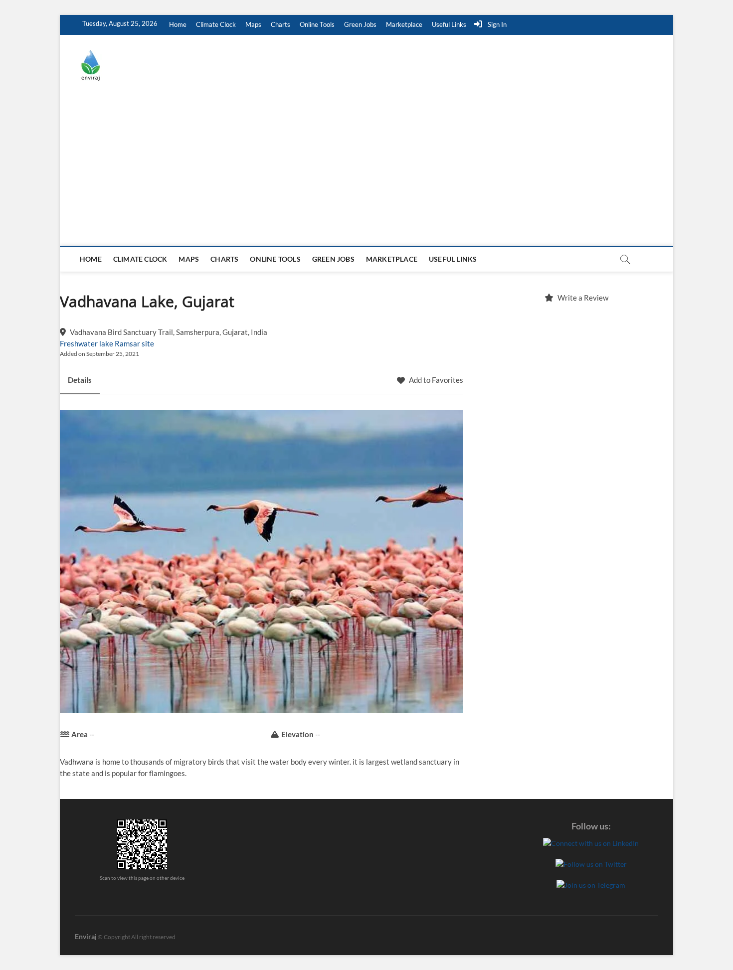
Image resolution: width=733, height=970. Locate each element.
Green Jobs (360, 24)
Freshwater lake (86, 343)
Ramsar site (134, 343)
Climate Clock (216, 24)
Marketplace (404, 24)
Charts (280, 24)
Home (177, 24)
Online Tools (317, 24)
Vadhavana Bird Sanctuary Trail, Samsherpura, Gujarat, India (168, 331)
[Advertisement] (366, 171)
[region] (576, 416)
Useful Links (449, 24)
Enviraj (86, 936)
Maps (253, 24)
